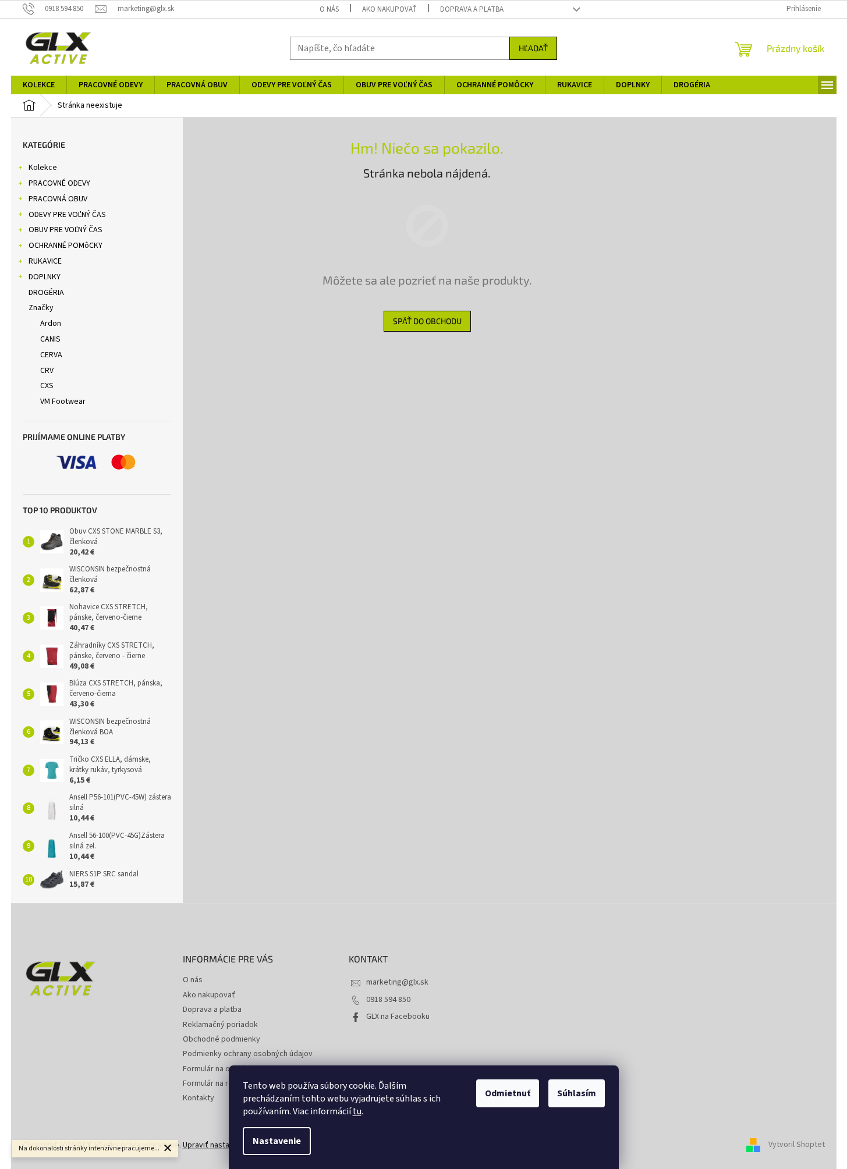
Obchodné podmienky (221, 1039)
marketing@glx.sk (397, 982)
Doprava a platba (472, 9)
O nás (329, 9)
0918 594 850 (388, 999)
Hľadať (533, 48)
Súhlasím (576, 1093)
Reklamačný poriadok (220, 1025)
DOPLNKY (45, 277)
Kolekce (43, 167)
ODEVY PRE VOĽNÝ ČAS (67, 215)
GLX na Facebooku (398, 1016)
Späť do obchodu (427, 321)
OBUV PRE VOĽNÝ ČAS (65, 230)
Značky (41, 308)
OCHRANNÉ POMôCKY (65, 245)
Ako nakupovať (389, 9)
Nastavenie (277, 1141)
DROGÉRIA (46, 293)
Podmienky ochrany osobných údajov (248, 1054)
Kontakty (198, 1098)
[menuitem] (38, 85)
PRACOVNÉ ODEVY (59, 183)
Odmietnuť (507, 1093)
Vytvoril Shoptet (796, 1145)
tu (357, 1111)
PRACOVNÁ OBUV (58, 199)
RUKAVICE (45, 261)
